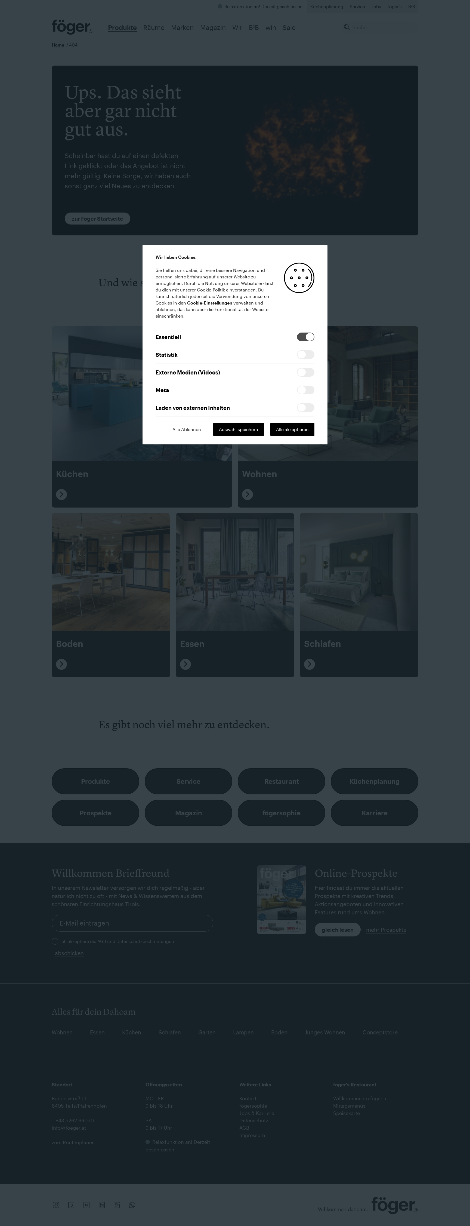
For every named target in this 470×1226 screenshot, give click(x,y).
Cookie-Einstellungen (209, 302)
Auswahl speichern (238, 429)
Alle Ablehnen (186, 429)
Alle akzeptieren (292, 429)
